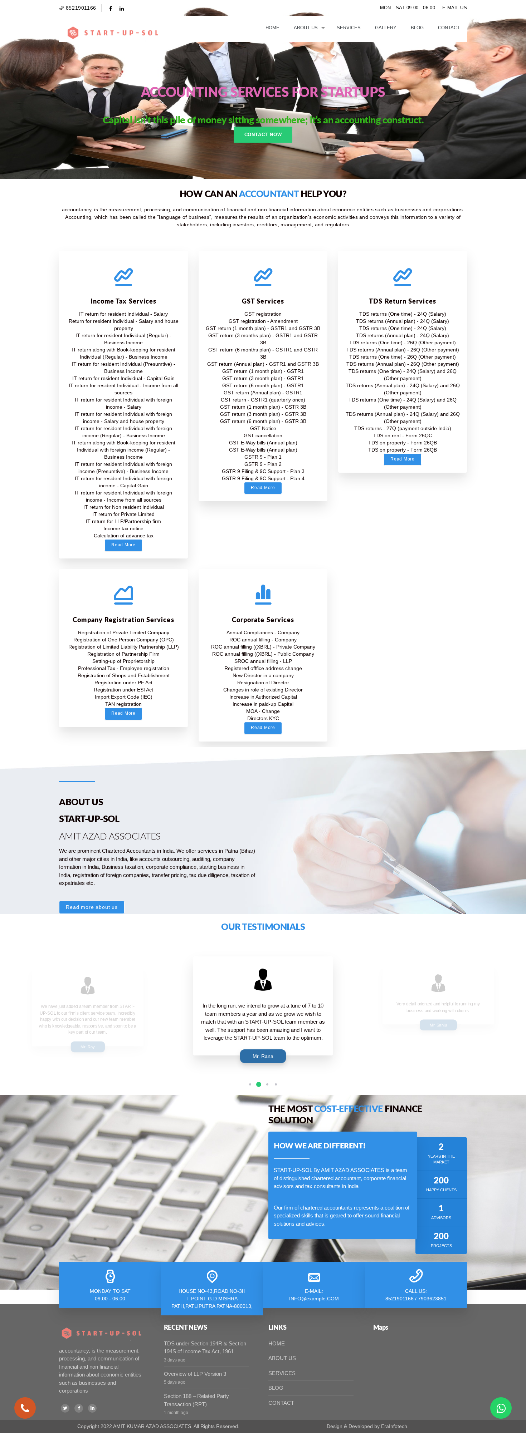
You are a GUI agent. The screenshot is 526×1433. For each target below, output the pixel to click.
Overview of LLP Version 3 (195, 1374)
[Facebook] (79, 1408)
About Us (306, 27)
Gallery (385, 27)
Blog (417, 27)
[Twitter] (65, 1408)
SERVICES (282, 1373)
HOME (276, 1343)
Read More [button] (123, 544)
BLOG (275, 1388)
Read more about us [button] (92, 907)
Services (349, 27)
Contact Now (263, 134)
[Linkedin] (92, 1408)
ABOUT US (282, 1358)
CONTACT (281, 1403)
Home (272, 27)
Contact (449, 27)
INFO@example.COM (314, 1298)
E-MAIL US (454, 7)
